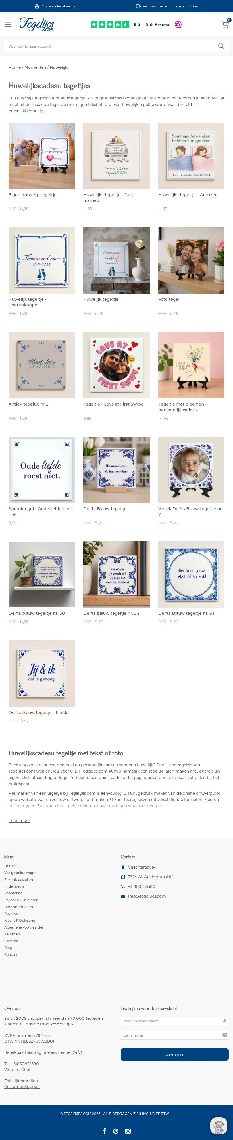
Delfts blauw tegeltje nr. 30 (37, 613)
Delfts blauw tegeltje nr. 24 (111, 613)
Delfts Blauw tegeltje (105, 508)
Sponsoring (13, 893)
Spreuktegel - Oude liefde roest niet (41, 511)
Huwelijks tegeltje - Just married (108, 197)
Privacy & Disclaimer (20, 900)
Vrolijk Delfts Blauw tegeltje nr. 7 (190, 511)
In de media (14, 886)
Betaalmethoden (18, 907)
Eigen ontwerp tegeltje (33, 194)
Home (15, 67)
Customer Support (22, 1086)
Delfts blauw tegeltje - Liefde (38, 712)
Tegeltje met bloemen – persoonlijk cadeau (182, 407)
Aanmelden (174, 1054)
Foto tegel (168, 299)
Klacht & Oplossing (19, 920)
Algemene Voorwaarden (24, 927)
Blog (8, 948)
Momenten (35, 67)
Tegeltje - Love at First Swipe (113, 404)
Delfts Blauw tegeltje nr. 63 (186, 613)
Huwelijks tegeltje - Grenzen (188, 194)
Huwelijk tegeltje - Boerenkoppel (28, 302)
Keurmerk (12, 934)
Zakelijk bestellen (18, 879)
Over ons (11, 941)
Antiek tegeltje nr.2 (28, 404)
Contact (11, 954)
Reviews (11, 913)
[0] (225, 26)
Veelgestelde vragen (21, 873)
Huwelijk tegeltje (100, 299)
